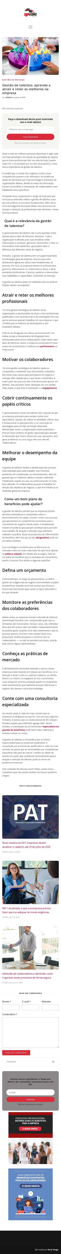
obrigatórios (42, 537)
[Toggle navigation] (30, 27)
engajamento (49, 388)
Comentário (9, 1014)
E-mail (26, 1001)
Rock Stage (53, 1249)
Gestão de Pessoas (13, 80)
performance (47, 346)
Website (46, 1001)
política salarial (13, 553)
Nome (6, 1001)
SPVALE (8, 97)
